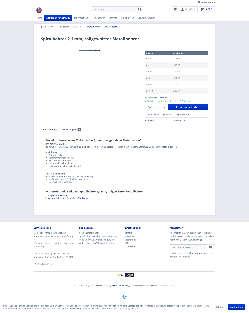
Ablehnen (220, 307)
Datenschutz (130, 239)
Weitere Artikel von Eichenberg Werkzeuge (68, 198)
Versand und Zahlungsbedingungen (96, 239)
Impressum (129, 246)
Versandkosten (118, 285)
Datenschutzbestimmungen (195, 253)
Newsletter (129, 236)
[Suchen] (140, 9)
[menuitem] (117, 9)
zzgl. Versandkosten (161, 97)
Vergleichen (153, 114)
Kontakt (128, 232)
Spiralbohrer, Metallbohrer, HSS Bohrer (98, 236)
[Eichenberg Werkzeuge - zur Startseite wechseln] (38, 10)
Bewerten (184, 114)
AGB (126, 243)
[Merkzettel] (175, 9)
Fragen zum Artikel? (57, 195)
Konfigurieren (236, 307)
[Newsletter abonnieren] (210, 247)
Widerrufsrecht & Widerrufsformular (97, 243)
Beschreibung (50, 129)
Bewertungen (71, 129)
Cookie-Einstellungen (89, 232)
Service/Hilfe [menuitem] (206, 2)
